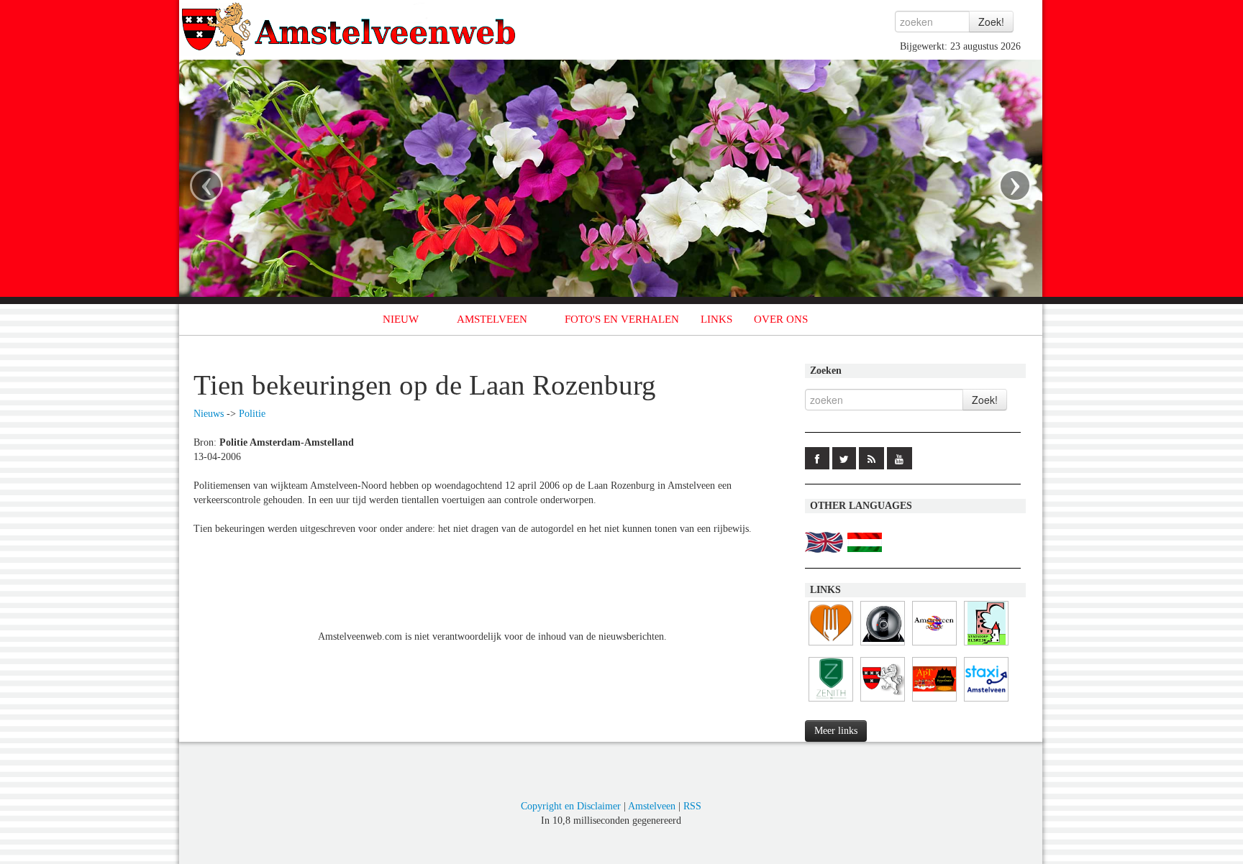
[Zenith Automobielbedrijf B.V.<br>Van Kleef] (831, 702)
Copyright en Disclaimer (571, 806)
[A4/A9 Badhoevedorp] (883, 645)
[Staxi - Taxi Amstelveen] (986, 702)
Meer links (835, 730)
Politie (252, 413)
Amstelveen (651, 806)
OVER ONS (781, 319)
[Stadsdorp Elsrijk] (986, 645)
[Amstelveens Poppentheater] (934, 702)
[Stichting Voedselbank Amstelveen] (831, 645)
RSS (692, 806)
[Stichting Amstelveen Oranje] (934, 645)
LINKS (716, 319)
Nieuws (208, 413)
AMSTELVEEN (492, 319)
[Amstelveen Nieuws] (883, 702)
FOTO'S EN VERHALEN (622, 319)
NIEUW (401, 319)
